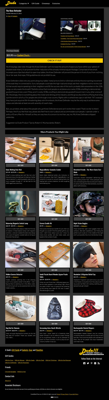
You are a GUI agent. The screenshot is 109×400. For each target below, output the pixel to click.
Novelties (39, 349)
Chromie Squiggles (10, 371)
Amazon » (22, 172)
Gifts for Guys (9, 360)
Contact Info (9, 376)
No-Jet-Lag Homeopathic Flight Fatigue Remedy (73, 46)
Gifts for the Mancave (64, 360)
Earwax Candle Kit (46, 223)
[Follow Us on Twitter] (88, 363)
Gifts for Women (19, 360)
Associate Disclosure (13, 385)
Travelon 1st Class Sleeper (67, 36)
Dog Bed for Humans (13, 328)
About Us (8, 380)
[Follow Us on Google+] (95, 363)
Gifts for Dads (40, 360)
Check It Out (54, 60)
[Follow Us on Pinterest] (91, 363)
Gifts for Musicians (23, 362)
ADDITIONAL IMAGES (67, 18)
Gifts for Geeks (30, 360)
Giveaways (46, 3)
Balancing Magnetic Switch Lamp (17, 223)
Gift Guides (9, 355)
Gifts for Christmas (51, 360)
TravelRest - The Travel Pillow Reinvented (71, 38)
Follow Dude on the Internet (91, 358)
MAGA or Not (21, 371)
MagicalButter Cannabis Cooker (50, 169)
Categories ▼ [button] (24, 3)
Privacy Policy (65, 394)
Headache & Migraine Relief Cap (84, 274)
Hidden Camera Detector (14, 274)
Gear (9, 16)
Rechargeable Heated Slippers (84, 328)
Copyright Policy (73, 394)
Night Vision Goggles (80, 223)
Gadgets (14, 16)
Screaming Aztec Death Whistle (50, 328)
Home (58, 394)
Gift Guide (35, 3)
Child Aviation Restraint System (69, 41)
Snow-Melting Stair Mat (14, 169)
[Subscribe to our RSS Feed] (98, 363)
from (17, 172)
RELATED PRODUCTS (66, 33)
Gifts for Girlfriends (11, 362)
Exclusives (56, 3)
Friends (8, 367)
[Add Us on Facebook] (84, 363)
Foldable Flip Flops (66, 44)
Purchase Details (13, 51)
